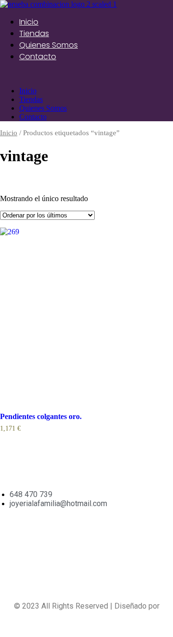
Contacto (37, 56)
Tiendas (34, 33)
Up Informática (86, 615)
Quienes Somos (48, 45)
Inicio (28, 21)
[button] (86, 74)
